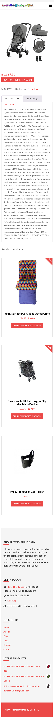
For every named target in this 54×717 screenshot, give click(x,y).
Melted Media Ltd (15, 586)
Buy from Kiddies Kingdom (18, 80)
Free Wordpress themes (14, 709)
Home (6, 627)
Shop (5, 640)
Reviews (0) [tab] (32, 98)
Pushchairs (33, 88)
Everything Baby (17, 7)
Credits (7, 649)
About (6, 631)
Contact (7, 645)
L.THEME (34, 709)
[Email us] (11, 600)
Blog (5, 636)
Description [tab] (12, 98)
